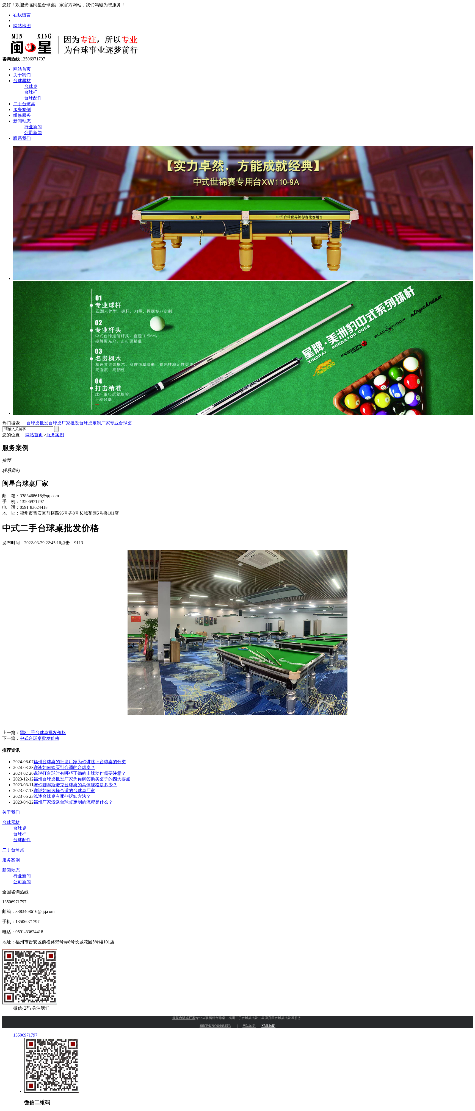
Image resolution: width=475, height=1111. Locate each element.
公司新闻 (33, 132)
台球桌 (30, 86)
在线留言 (22, 15)
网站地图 (22, 25)
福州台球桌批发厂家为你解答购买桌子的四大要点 (82, 779)
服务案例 (22, 109)
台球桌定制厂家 (94, 423)
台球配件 (33, 98)
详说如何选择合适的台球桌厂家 (64, 790)
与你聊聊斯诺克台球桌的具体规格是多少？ (75, 784)
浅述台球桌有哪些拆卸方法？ (62, 796)
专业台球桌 (121, 423)
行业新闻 (33, 126)
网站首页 (22, 69)
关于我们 (22, 75)
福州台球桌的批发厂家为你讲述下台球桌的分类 (80, 761)
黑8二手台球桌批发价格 (43, 732)
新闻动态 (22, 121)
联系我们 (22, 138)
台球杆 (30, 92)
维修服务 (22, 115)
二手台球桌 (24, 103)
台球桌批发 (37, 423)
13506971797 (25, 1035)
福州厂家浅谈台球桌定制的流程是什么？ (73, 802)
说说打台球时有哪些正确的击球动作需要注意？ (80, 773)
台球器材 (22, 80)
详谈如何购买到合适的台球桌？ (64, 767)
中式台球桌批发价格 (39, 738)
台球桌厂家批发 (63, 423)
